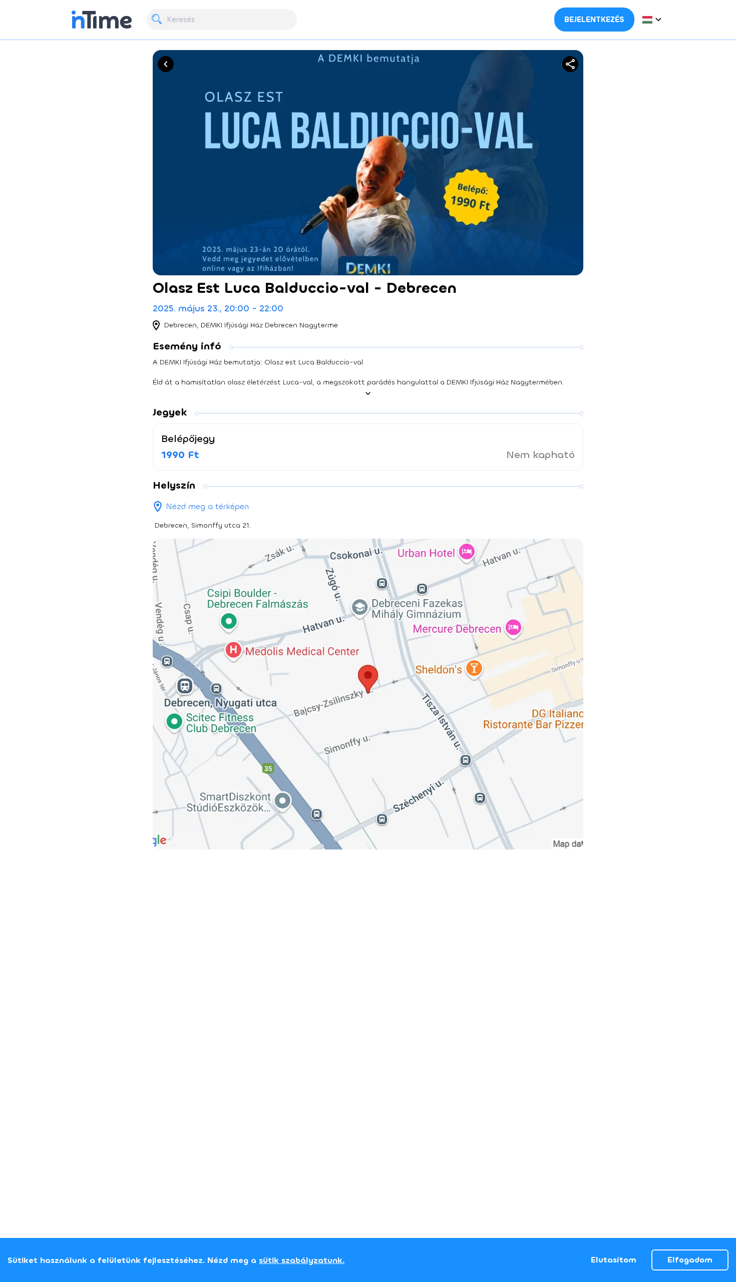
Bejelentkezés (594, 20)
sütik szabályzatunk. (301, 1260)
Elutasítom (613, 1259)
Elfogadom (689, 1259)
